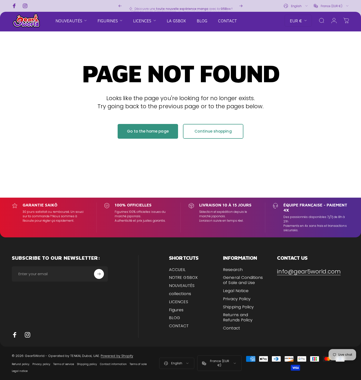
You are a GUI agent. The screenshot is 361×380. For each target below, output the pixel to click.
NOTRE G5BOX (183, 277)
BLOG (174, 318)
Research (233, 269)
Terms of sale (138, 364)
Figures (176, 310)
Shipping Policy (238, 307)
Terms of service (63, 364)
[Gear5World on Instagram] (27, 335)
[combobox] (296, 6)
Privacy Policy (236, 299)
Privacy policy (41, 364)
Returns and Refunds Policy (237, 317)
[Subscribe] (99, 274)
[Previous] (120, 6)
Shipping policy (87, 364)
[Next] (241, 6)
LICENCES (178, 302)
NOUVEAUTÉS (181, 285)
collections (180, 294)
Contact (231, 328)
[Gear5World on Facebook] (15, 335)
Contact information (113, 364)
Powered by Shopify (117, 355)
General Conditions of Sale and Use (243, 280)
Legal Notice (236, 291)
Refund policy (20, 364)
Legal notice (20, 371)
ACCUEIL (177, 269)
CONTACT (179, 326)
